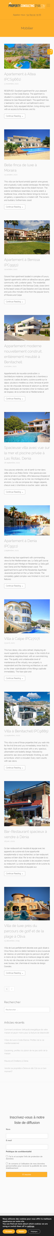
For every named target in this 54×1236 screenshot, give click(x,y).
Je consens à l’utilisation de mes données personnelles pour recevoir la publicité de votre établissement (26, 1166)
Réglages (34, 1231)
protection (35, 1156)
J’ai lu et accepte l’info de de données (24, 1157)
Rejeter (21, 1231)
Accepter (8, 1231)
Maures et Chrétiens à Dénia (16, 1061)
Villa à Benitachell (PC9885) (26, 731)
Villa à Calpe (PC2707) (22, 639)
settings (30, 1226)
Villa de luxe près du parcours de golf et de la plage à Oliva (24, 931)
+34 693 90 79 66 (33, 15)
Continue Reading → (14, 116)
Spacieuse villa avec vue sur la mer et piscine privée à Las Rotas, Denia (27, 453)
